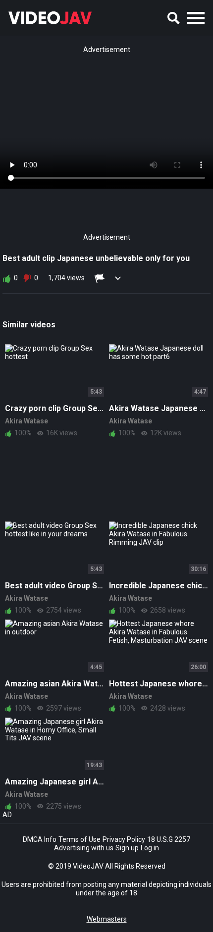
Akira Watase (26, 421)
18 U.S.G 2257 (168, 839)
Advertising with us (83, 848)
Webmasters (107, 919)
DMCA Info (39, 839)
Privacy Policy (124, 839)
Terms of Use (79, 839)
